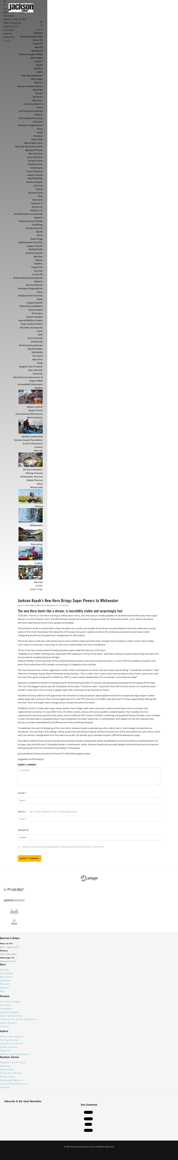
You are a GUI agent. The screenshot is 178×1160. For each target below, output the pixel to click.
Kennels (38, 582)
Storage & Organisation (30, 125)
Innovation (6, 1008)
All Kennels (37, 341)
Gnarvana (37, 200)
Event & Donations (33, 443)
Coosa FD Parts (34, 157)
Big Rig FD (37, 51)
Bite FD (39, 47)
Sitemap (5, 1087)
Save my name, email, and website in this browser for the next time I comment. (63, 847)
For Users (38, 356)
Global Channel (35, 480)
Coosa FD (38, 43)
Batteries (38, 97)
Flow (40, 196)
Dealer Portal (36, 410)
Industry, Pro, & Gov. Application (18, 1019)
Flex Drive (37, 100)
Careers (38, 447)
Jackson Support (10, 1012)
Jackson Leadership (32, 436)
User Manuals (35, 370)
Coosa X (38, 61)
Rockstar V (37, 203)
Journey (38, 270)
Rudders (38, 136)
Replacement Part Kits (30, 242)
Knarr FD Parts (35, 171)
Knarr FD (38, 40)
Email (22, 811)
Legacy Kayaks (35, 175)
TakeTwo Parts (35, 164)
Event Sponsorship (11, 1016)
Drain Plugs (36, 239)
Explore (4, 987)
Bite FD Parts (36, 153)
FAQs (40, 363)
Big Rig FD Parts (34, 150)
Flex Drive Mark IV (33, 104)
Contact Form (8, 961)
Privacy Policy (8, 1076)
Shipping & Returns (11, 1080)
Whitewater (36, 525)
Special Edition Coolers (31, 320)
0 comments (63, 605)
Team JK (38, 450)
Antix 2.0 (38, 185)
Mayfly (39, 65)
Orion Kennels (35, 338)
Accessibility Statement (30, 384)
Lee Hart (25, 605)
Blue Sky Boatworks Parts (29, 146)
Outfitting (37, 224)
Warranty (38, 373)
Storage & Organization (30, 288)
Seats (40, 132)
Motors (39, 93)
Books (39, 231)
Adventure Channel (11, 1043)
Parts (40, 107)
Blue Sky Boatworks (32, 75)
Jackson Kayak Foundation (28, 440)
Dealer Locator (35, 407)
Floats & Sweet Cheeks (31, 221)
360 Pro (38, 83)
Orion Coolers (35, 310)
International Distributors (29, 414)
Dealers (39, 388)
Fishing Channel (34, 473)
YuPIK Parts (36, 168)
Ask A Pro (37, 359)
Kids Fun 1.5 (36, 210)
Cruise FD (37, 274)
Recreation (37, 544)
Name (22, 793)
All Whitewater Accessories (28, 214)
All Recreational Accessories (28, 278)
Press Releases (48, 605)
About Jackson (35, 417)
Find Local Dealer (10, 1001)
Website (23, 830)
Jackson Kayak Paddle (31, 54)
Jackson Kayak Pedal (31, 36)
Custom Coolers (34, 317)
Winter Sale (36, 487)
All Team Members (33, 469)
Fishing (39, 506)
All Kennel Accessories (31, 345)
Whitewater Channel (31, 476)
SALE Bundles (35, 349)
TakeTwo (38, 68)
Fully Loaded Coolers (32, 324)
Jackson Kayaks (34, 182)
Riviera (39, 260)
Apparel (38, 114)
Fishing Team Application (14, 1054)
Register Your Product (31, 366)
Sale (40, 334)
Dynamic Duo (35, 192)
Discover (5, 984)
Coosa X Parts (35, 161)
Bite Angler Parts (33, 143)
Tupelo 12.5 (37, 267)
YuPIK (39, 72)
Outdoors (5, 980)
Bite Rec (38, 256)
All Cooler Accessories (31, 327)
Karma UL (37, 207)
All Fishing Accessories (31, 111)
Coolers (39, 563)
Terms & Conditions (11, 1073)
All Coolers (37, 313)
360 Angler (37, 79)
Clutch (39, 189)
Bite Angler (37, 58)
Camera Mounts (34, 228)
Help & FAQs (7, 1069)
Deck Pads (37, 139)
